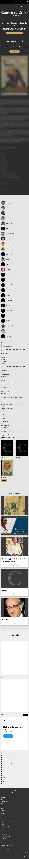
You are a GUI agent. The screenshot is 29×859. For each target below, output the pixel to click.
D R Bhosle (3, 427)
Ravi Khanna (3, 393)
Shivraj (8, 279)
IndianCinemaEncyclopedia (8, 767)
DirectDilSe (4, 769)
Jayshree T (9, 259)
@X (2, 714)
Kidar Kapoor (14, 16)
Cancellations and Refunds (6, 845)
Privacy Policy (4, 843)
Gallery (2, 803)
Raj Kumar (8, 264)
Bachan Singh (9, 290)
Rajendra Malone (5, 376)
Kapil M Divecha (4, 384)
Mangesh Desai (4, 406)
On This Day (3, 838)
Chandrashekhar (10, 238)
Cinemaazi (4, 755)
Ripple (7, 315)
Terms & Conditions (5, 801)
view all (4, 480)
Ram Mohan (9, 249)
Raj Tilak (8, 228)
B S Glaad (3, 380)
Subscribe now (14, 33)
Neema (8, 295)
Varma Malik (4, 359)
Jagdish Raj (9, 331)
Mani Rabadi (4, 397)
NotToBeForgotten (6, 761)
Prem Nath (9, 202)
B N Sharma (7, 435)
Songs (2, 824)
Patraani (4, 590)
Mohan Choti (9, 326)
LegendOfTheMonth (6, 781)
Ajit (7, 218)
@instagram (3, 639)
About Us (3, 795)
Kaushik (3, 435)
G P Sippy (5, 619)
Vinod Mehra (9, 208)
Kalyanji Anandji (4, 355)
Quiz (2, 808)
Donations (3, 797)
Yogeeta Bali (9, 213)
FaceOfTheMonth (6, 759)
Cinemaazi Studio (4, 829)
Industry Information (5, 826)
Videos (2, 815)
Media (2, 806)
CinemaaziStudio (5, 775)
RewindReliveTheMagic (7, 763)
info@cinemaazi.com (18, 849)
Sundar (8, 320)
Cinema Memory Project (6, 818)
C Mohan (8, 427)
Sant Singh (3, 431)
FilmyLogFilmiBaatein (7, 777)
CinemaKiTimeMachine (7, 771)
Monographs (3, 834)
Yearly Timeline (4, 832)
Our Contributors (4, 840)
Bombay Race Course (6, 477)
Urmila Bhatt (9, 244)
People (2, 820)
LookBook (4, 783)
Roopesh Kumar (10, 233)
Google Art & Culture (5, 836)
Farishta (18, 457)
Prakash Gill (9, 254)
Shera (7, 274)
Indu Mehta (9, 336)
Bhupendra (9, 310)
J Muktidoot (4, 418)
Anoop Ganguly (4, 401)
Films (2, 822)
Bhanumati (9, 285)
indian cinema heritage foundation (19, 6)
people (14, 623)
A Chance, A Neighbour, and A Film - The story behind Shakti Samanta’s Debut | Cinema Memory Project (13, 560)
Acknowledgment (4, 799)
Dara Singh (3, 457)
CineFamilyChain (6, 779)
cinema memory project (14, 565)
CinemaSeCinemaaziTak (7, 757)
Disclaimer (3, 810)
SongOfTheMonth (6, 773)
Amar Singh (9, 300)
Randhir (8, 269)
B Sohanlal (3, 389)
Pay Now (14, 51)
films (2, 6)
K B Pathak (3, 367)
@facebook (3, 677)
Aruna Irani (9, 223)
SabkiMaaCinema (6, 765)
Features (3, 813)
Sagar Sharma (9, 305)
